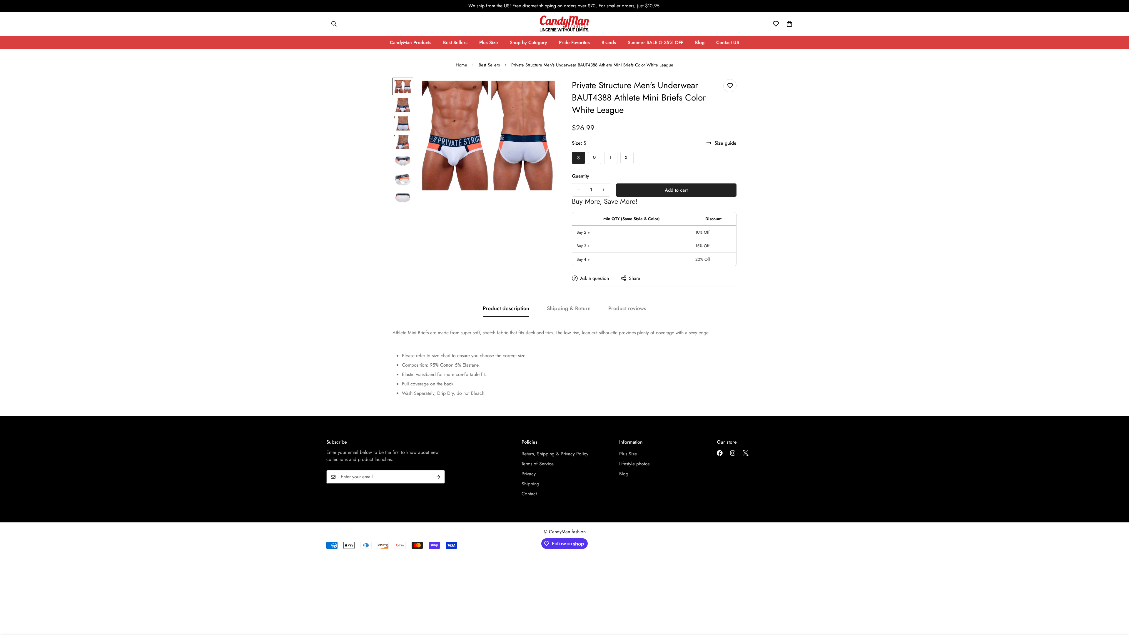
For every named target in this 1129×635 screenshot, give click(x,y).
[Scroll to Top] (1117, 603)
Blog (699, 42)
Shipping (530, 483)
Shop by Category (528, 42)
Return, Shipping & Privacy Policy (555, 453)
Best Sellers (455, 42)
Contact (529, 493)
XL (627, 157)
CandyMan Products (410, 42)
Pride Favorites (574, 42)
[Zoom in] (544, 90)
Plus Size (488, 42)
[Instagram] (733, 453)
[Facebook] (720, 453)
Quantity (580, 176)
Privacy (529, 473)
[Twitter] (746, 453)
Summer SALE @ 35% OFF (655, 42)
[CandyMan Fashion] (564, 24)
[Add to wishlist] (729, 85)
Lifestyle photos (634, 463)
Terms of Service (538, 463)
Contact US (727, 42)
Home (461, 65)
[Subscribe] (438, 477)
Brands (609, 42)
